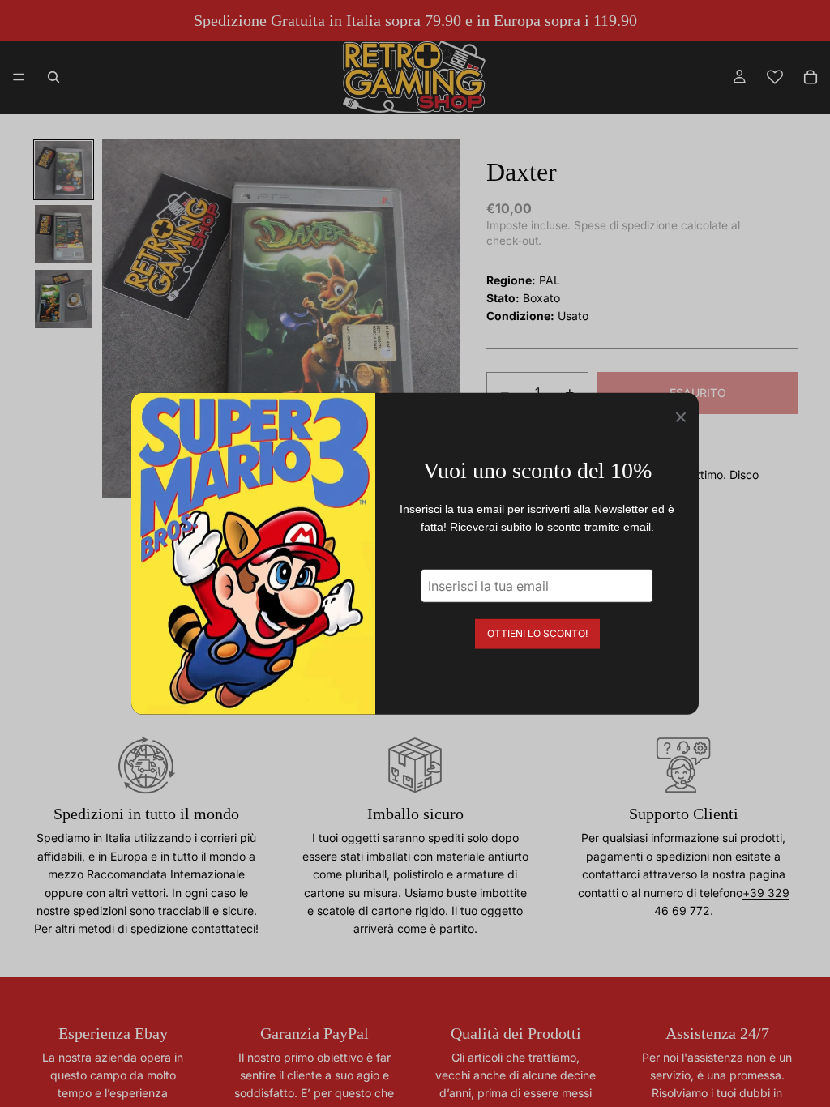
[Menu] (18, 77)
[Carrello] (810, 77)
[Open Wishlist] (775, 77)
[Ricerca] (53, 77)
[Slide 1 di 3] (64, 170)
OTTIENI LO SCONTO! (537, 632)
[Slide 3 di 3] (64, 299)
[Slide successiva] (442, 318)
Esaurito (698, 393)
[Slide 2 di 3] (64, 234)
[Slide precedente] (120, 318)
